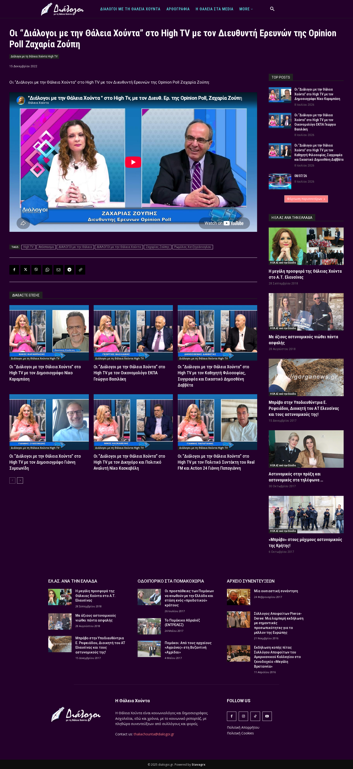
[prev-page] (12, 480)
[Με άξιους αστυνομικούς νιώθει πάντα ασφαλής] (306, 312)
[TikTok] (255, 716)
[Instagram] (243, 716)
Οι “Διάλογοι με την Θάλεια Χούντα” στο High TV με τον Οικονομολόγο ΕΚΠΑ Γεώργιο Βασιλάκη (129, 372)
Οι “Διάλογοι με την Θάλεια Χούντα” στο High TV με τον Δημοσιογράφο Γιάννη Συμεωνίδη (45, 462)
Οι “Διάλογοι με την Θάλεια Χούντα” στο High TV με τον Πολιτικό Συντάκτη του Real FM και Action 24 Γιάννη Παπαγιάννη (216, 462)
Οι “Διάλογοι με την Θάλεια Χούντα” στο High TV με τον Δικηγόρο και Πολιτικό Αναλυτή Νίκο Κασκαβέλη (129, 462)
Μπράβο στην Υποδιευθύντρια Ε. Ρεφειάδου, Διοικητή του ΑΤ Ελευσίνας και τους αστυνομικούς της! (304, 408)
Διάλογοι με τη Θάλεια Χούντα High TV (34, 56)
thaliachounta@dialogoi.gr (154, 734)
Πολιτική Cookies (240, 733)
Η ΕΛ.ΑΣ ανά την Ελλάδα (283, 262)
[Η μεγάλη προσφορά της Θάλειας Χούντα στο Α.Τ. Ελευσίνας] (306, 246)
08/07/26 (300, 176)
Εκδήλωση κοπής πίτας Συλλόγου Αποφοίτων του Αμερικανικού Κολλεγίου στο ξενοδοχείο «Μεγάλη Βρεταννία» (277, 657)
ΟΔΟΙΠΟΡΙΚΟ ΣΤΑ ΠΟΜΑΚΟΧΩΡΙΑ (171, 581)
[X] (25, 270)
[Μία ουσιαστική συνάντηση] (238, 597)
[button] (272, 9)
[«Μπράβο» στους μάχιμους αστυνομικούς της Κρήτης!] (306, 514)
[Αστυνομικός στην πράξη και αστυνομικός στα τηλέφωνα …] (306, 449)
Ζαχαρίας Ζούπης (158, 247)
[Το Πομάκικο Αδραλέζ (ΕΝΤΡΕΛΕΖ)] (149, 626)
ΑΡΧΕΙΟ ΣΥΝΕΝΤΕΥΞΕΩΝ (250, 581)
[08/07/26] (280, 182)
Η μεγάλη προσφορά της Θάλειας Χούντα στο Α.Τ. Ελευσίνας (95, 595)
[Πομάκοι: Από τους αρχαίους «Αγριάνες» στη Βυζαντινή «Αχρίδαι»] (149, 649)
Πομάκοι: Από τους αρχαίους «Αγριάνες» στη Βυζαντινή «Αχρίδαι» (188, 647)
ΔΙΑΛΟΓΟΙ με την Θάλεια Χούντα (119, 247)
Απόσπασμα (46, 247)
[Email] (58, 270)
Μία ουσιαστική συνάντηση (276, 591)
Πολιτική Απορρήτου (243, 727)
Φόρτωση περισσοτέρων (304, 199)
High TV (28, 247)
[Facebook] (14, 270)
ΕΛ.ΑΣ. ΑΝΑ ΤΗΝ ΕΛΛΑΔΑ (72, 581)
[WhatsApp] (47, 270)
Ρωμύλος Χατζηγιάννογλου (192, 247)
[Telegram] (69, 270)
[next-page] (20, 480)
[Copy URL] (80, 270)
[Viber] (36, 270)
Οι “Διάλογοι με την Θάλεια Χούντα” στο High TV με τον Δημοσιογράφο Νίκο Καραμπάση (45, 372)
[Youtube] (267, 716)
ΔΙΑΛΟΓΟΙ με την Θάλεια (75, 247)
